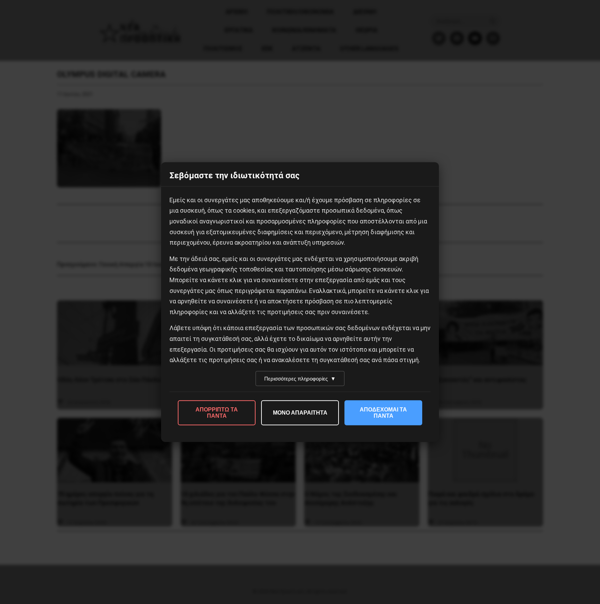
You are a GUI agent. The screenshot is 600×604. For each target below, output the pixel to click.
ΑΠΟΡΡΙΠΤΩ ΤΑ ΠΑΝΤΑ (216, 412)
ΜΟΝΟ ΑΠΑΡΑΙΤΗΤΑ (300, 412)
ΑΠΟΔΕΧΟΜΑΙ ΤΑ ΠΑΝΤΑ (383, 412)
